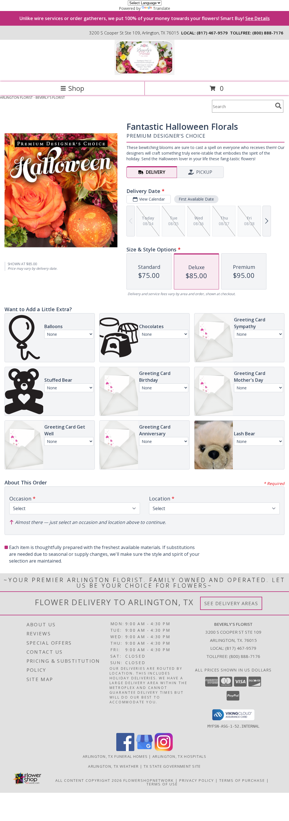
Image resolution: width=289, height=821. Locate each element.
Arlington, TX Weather (113, 766)
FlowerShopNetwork (148, 780)
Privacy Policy (196, 780)
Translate (161, 8)
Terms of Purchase (242, 780)
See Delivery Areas (231, 603)
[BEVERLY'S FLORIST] (144, 73)
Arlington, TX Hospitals (179, 756)
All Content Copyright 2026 (88, 780)
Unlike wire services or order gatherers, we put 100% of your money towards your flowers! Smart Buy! (144, 18)
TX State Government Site (172, 766)
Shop (76, 88)
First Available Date (196, 199)
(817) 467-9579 (212, 33)
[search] (278, 105)
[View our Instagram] (164, 749)
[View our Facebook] (125, 749)
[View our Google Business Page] (144, 749)
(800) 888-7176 (267, 33)
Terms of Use (162, 784)
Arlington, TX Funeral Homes (115, 756)
